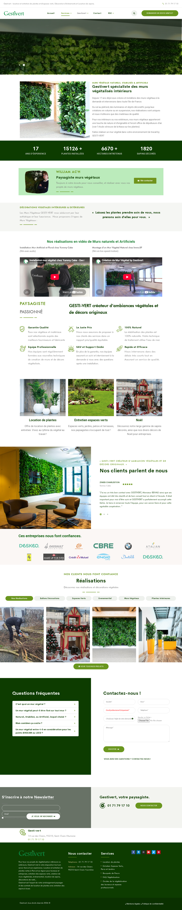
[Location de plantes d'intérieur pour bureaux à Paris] (14, 13)
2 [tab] (104, 514)
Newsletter (44, 797)
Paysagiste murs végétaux (78, 177)
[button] (145, 181)
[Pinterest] (159, 852)
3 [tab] (108, 514)
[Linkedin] (138, 852)
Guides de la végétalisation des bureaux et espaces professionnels (114, 884)
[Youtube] (149, 852)
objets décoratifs (135, 107)
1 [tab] (101, 514)
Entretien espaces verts (91, 420)
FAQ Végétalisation (111, 877)
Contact (97, 13)
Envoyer (112, 749)
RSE (110, 13)
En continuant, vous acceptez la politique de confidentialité (27, 818)
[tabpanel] (136, 495)
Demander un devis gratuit (160, 13)
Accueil (50, 13)
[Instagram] (143, 852)
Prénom (5, 804)
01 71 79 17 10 (171, 4)
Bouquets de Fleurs (111, 873)
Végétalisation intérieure (108, 644)
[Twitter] (154, 852)
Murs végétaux (62, 646)
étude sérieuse (105, 126)
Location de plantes (42, 420)
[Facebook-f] (133, 852)
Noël (139, 420)
